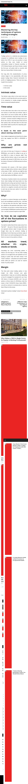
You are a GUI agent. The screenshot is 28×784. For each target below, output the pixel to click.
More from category (7, 313)
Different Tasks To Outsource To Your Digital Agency (22, 304)
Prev (3, 586)
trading (23, 151)
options (8, 56)
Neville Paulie (4, 37)
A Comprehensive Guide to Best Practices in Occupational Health (19, 559)
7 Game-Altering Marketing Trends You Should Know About (19, 672)
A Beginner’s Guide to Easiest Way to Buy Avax (6, 303)
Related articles (6, 311)
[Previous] (3, 641)
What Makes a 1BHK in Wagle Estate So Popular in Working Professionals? (13, 339)
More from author (15, 311)
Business (3, 26)
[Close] (5, 440)
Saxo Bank (24, 291)
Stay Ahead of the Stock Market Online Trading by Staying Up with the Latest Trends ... (20, 446)
